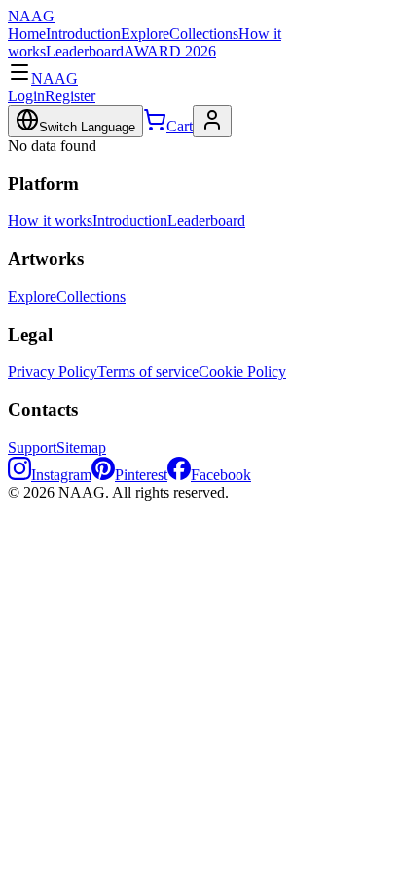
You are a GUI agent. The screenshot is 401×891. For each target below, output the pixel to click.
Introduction (83, 33)
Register (70, 96)
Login (26, 96)
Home (27, 33)
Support (32, 447)
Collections (203, 33)
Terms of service (148, 371)
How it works (50, 220)
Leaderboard (85, 51)
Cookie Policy (242, 371)
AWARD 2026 (170, 51)
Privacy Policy (52, 371)
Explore (145, 33)
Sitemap (81, 447)
